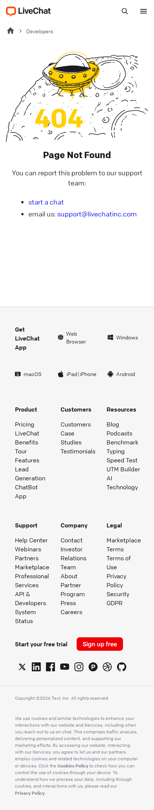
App (21, 496)
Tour (21, 451)
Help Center (31, 540)
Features (27, 460)
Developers (39, 31)
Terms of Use (119, 562)
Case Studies (71, 437)
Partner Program (73, 589)
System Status (25, 616)
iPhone (88, 373)
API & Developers (30, 598)
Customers (76, 424)
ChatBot (26, 487)
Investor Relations (73, 553)
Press (68, 603)
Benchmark (122, 442)
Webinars (28, 549)
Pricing (24, 424)
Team (68, 567)
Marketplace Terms (124, 544)
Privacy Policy (116, 580)
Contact (72, 540)
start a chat (46, 202)
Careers (71, 612)
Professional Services (32, 580)
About (69, 576)
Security (118, 594)
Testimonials (78, 451)
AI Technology (122, 482)
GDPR (115, 603)
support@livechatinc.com (97, 214)
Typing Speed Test (122, 455)
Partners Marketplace (32, 562)
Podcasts (119, 433)
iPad (72, 373)
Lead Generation (30, 473)
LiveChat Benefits (27, 437)
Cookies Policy (73, 766)
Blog (113, 424)
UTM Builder (123, 469)
